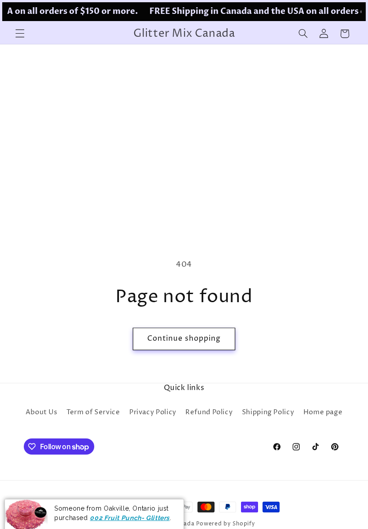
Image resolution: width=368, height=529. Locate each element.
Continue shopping (184, 338)
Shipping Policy (268, 412)
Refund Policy (208, 412)
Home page (323, 412)
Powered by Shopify (225, 524)
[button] (19, 33)
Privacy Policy (152, 412)
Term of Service (93, 412)
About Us (41, 412)
